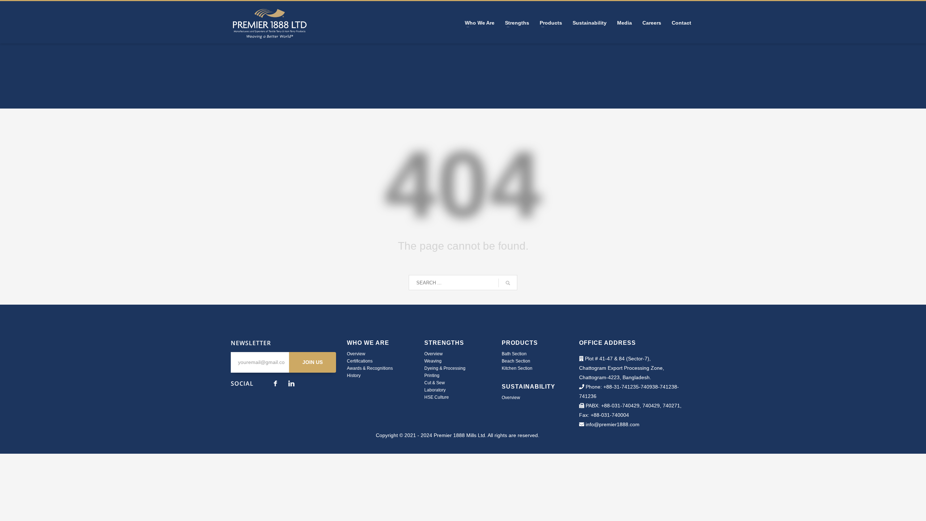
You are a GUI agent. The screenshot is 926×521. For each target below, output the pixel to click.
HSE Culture (436, 397)
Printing (431, 375)
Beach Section (516, 361)
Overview (356, 353)
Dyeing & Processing (445, 368)
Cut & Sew (434, 382)
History (354, 375)
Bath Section (514, 353)
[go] (507, 283)
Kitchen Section (517, 368)
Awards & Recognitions (370, 368)
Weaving (433, 361)
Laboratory (435, 390)
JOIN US (312, 362)
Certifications (360, 361)
